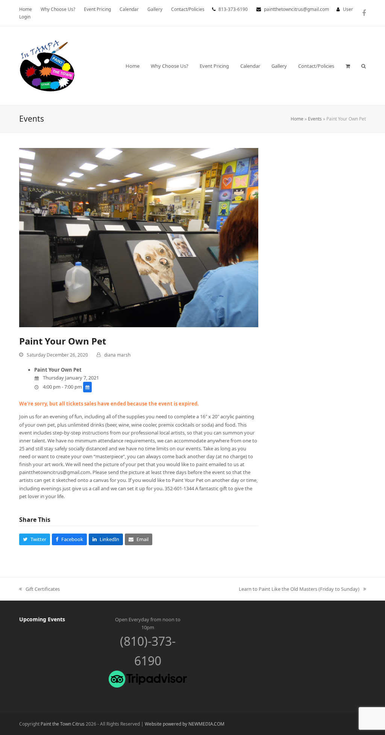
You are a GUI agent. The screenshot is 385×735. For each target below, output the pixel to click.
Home (297, 119)
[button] (348, 65)
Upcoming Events (42, 619)
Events (315, 119)
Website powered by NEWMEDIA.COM (184, 724)
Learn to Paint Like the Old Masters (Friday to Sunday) (299, 589)
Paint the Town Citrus (63, 724)
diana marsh (117, 355)
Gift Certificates (39, 589)
